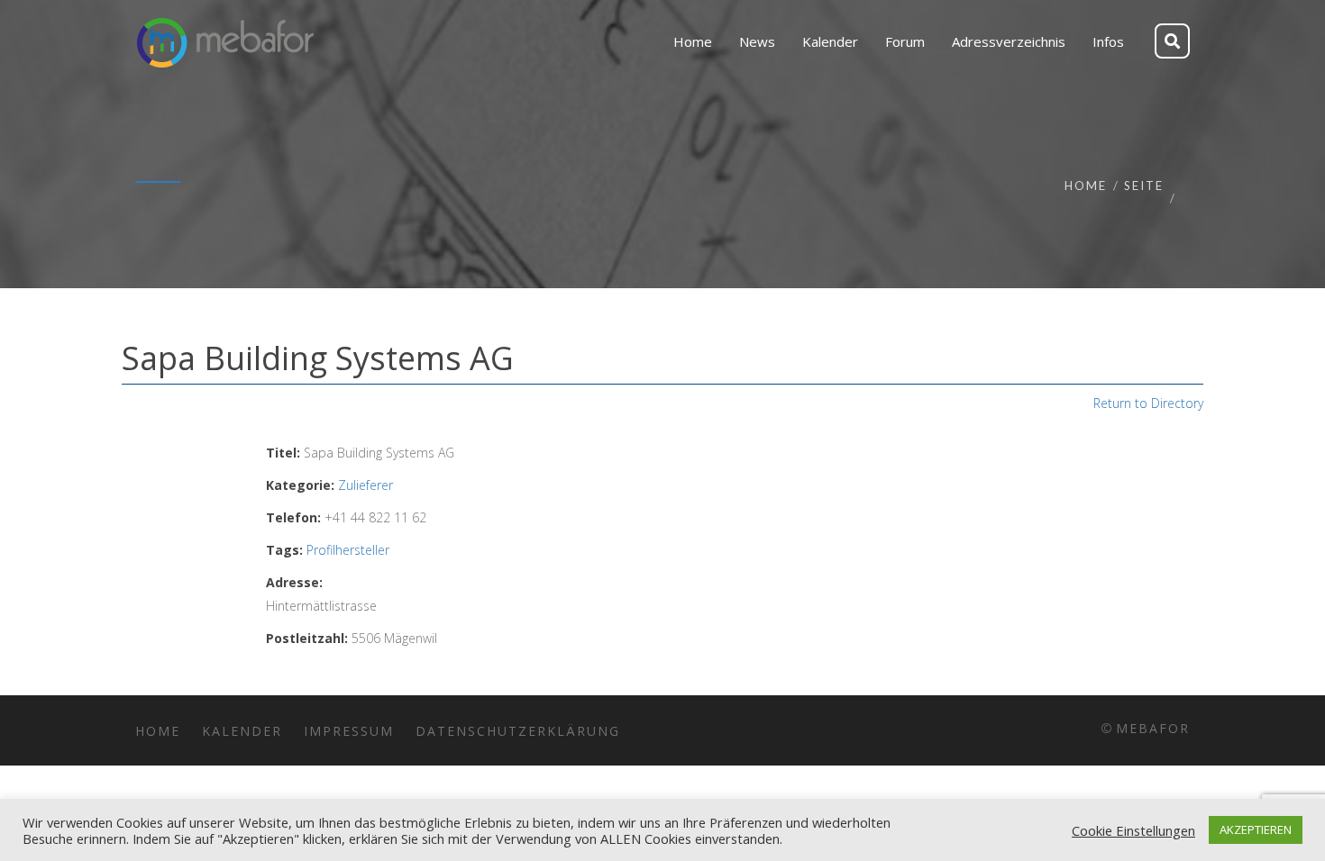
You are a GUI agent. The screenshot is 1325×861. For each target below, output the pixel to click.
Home (1086, 185)
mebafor (1153, 728)
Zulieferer (365, 485)
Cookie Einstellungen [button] (1133, 830)
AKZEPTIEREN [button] (1256, 829)
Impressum (349, 730)
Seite (1144, 185)
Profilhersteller (347, 549)
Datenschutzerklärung (518, 730)
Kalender (242, 730)
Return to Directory (1148, 403)
